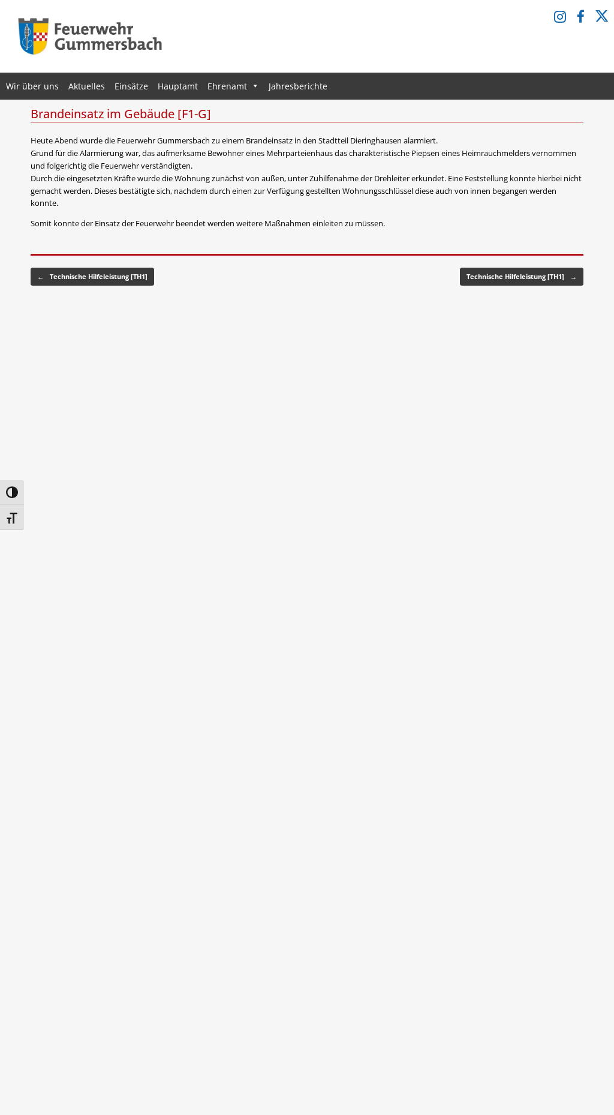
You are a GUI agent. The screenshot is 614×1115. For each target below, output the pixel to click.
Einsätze (131, 86)
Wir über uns (32, 86)
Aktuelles (86, 86)
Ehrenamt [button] (227, 86)
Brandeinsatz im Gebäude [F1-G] (121, 114)
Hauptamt (178, 86)
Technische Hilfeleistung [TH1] (92, 276)
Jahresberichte (298, 86)
